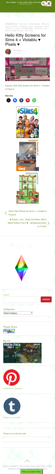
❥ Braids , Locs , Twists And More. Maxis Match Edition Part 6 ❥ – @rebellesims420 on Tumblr (25, 223)
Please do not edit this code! (14, 433)
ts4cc (31, 30)
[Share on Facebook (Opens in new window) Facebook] (15, 100)
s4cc (31, 26)
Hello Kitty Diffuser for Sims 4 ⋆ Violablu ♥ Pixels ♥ (28, 213)
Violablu (17, 50)
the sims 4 (38, 28)
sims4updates (27, 28)
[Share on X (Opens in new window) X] (9, 100)
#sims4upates (34, 23)
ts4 (26, 30)
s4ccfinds (38, 26)
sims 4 (46, 26)
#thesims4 (23, 26)
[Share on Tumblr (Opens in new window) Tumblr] (21, 100)
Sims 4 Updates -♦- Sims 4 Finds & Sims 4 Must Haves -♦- (26, 466)
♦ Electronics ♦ (11, 23)
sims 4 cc (9, 28)
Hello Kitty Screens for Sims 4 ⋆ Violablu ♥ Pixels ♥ (25, 39)
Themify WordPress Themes (36, 468)
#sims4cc (23, 23)
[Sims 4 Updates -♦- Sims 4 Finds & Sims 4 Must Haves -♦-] (27, 5)
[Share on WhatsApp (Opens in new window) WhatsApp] (34, 100)
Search (6, 294)
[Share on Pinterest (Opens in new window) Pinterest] (28, 100)
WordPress (21, 468)
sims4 (17, 28)
